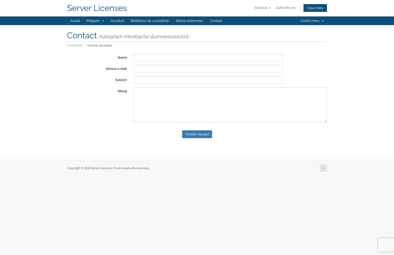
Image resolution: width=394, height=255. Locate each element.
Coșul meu (315, 8)
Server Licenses (97, 8)
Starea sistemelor (189, 21)
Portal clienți (74, 45)
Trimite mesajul (197, 134)
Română (261, 7)
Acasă (75, 21)
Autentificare (286, 7)
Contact (216, 21)
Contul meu (311, 21)
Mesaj (122, 91)
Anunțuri (117, 21)
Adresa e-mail (116, 68)
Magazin (94, 21)
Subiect (121, 80)
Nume (122, 57)
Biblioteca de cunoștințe (150, 21)
